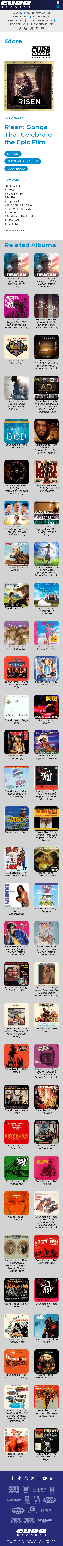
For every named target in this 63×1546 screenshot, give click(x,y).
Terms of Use (20, 1542)
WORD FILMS (17, 24)
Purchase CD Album (22, 161)
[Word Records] (26, 1489)
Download (16, 169)
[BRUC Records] (16, 1520)
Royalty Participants (35, 1542)
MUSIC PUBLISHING (42, 24)
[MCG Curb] (49, 1500)
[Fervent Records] (33, 1510)
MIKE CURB (16, 13)
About (46, 1540)
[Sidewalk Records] (52, 1489)
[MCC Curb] (18, 1510)
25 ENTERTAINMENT (40, 20)
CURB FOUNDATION (39, 13)
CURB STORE (41, 16)
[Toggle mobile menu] (58, 2)
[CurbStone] (14, 1500)
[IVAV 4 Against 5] (37, 1500)
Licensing (48, 1542)
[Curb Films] (46, 1510)
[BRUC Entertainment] (30, 1520)
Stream (13, 154)
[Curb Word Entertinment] (45, 1520)
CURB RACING (20, 16)
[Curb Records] (14, 1489)
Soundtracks (13, 118)
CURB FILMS (15, 20)
